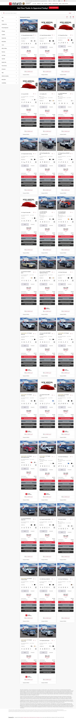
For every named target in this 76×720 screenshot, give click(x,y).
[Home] (33, 3)
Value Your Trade (54, 7)
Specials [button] (46, 3)
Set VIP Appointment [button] (28, 58)
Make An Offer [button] (29, 61)
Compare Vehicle (26, 74)
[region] (29, 55)
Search (70, 13)
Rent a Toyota (65, 3)
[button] (36, 26)
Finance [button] (50, 3)
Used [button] (42, 3)
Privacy (28, 717)
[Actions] (36, 35)
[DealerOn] (11, 717)
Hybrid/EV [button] (39, 3)
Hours (41, 717)
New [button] (35, 3)
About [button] (60, 3)
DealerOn (22, 717)
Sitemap (25, 717)
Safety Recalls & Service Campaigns (34, 717)
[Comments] (36, 43)
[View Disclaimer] (30, 43)
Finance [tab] (33, 47)
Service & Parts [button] (55, 3)
